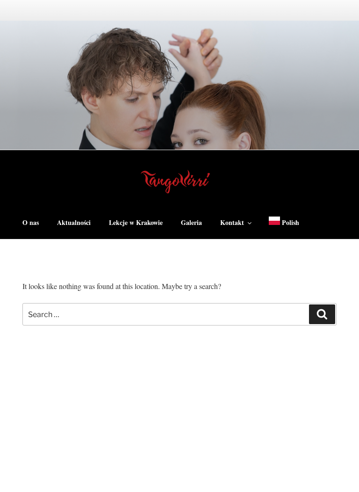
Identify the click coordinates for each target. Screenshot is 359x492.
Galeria (191, 222)
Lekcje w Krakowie (136, 222)
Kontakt (232, 222)
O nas (30, 222)
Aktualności (74, 222)
